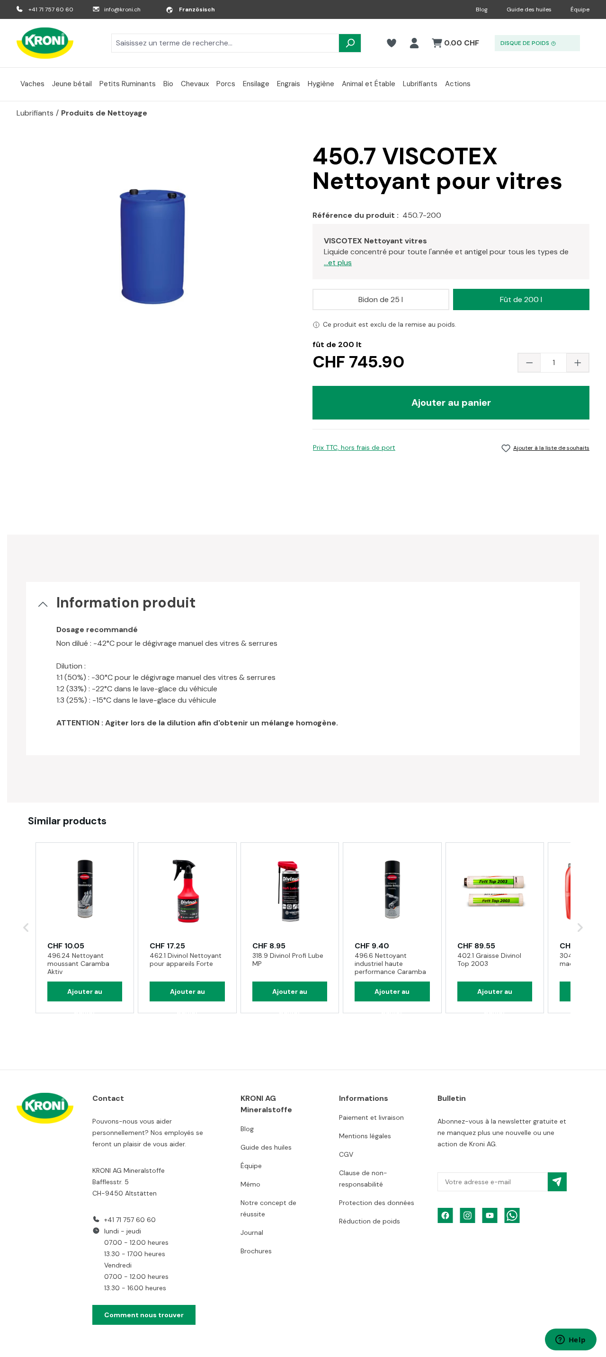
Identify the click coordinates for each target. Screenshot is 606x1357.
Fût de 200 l (521, 299)
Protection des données (376, 1202)
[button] (26, 927)
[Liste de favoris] (391, 43)
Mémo (250, 1184)
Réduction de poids (369, 1221)
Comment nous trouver (144, 1315)
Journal (252, 1232)
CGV (346, 1154)
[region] (155, 246)
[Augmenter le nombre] (577, 362)
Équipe (579, 9)
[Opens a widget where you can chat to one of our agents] (570, 1340)
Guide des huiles (529, 9)
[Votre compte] (414, 43)
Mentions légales (365, 1136)
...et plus (338, 263)
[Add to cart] (84, 991)
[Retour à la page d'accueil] (45, 43)
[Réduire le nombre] (529, 362)
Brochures (256, 1251)
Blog (482, 9)
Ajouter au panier (451, 402)
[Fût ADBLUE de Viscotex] (154, 245)
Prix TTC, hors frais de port (354, 447)
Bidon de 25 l (380, 299)
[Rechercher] (350, 43)
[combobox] (225, 43)
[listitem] (85, 927)
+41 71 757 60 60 (50, 9)
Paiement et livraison (371, 1117)
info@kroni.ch (122, 9)
